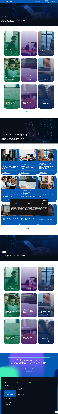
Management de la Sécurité (22, 390)
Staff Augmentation (32, 383)
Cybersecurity (19, 389)
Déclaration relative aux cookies (9, 404)
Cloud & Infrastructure (20, 388)
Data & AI (18, 383)
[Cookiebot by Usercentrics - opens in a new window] (43, 200)
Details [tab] (29, 203)
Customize (28, 212)
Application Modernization (21, 387)
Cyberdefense (20, 391)
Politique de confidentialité (8, 399)
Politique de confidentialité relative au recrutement (10, 402)
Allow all (41, 212)
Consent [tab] (16, 203)
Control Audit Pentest (21, 392)
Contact (46, 1)
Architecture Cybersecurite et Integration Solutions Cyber (22, 394)
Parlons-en (29, 369)
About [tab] (42, 203)
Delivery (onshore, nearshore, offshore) (34, 387)
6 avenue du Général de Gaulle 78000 (9, 385)
